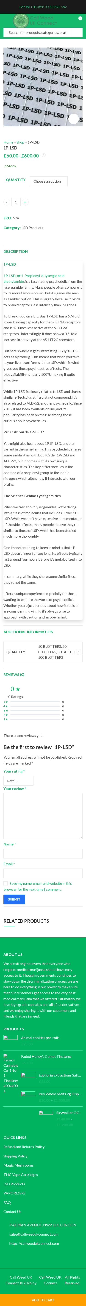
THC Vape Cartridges (20, 1174)
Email (9, 863)
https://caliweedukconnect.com (34, 1243)
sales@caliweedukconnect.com (33, 1234)
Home (8, 142)
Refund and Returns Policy (23, 1146)
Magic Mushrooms (18, 1165)
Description (15, 251)
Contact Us (12, 1211)
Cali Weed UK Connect (50, 1280)
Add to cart (43, 1300)
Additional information (28, 631)
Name (9, 844)
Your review (14, 788)
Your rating (14, 771)
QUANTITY (15, 179)
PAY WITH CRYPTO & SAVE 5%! (43, 7)
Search (76, 32)
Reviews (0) (13, 674)
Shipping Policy (15, 1156)
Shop (20, 142)
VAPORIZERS (14, 1193)
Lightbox (73, 119)
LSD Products (32, 227)
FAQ (7, 1202)
